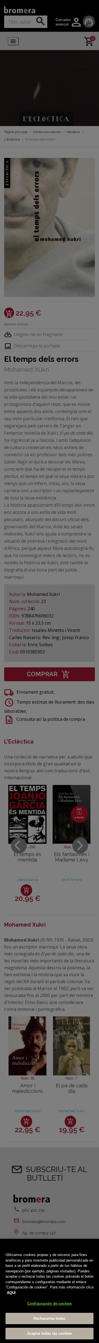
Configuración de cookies (49, 1303)
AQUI (11, 1293)
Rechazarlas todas (49, 1318)
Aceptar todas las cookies (49, 1333)
